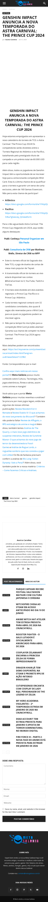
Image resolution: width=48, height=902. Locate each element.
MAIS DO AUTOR (32, 581)
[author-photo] (24, 537)
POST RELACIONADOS (13, 581)
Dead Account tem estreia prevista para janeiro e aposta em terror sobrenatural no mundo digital (29, 724)
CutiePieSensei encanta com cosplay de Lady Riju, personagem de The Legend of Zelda (30, 690)
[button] (4, 3)
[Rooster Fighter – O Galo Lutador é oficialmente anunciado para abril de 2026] (8, 637)
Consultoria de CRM (20, 249)
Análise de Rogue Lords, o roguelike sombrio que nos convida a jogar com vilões (23, 451)
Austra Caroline (11, 39)
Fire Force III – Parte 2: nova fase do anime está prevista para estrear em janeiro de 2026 (31, 741)
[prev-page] (4, 752)
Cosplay (6, 658)
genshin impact (35, 498)
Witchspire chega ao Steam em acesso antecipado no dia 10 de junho (30, 609)
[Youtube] (37, 889)
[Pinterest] (24, 889)
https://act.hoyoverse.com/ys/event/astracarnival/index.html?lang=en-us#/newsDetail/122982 (23, 353)
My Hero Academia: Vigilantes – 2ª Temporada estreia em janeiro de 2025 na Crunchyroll (29, 706)
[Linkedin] (29, 568)
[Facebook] (4, 511)
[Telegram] (21, 511)
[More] (27, 511)
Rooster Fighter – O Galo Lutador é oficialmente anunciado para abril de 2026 (29, 640)
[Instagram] (24, 568)
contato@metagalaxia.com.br (29, 873)
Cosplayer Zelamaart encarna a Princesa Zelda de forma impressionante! (29, 657)
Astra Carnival (14, 498)
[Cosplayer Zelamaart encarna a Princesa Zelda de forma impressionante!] (8, 655)
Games (5, 610)
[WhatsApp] (16, 511)
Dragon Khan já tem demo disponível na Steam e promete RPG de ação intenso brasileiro (30, 673)
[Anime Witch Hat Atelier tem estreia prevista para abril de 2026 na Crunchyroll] (8, 622)
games (24, 498)
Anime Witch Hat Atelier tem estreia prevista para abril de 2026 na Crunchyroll (30, 624)
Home (4, 9)
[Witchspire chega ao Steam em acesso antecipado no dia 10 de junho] (8, 607)
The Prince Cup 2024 (10, 501)
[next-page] (7, 752)
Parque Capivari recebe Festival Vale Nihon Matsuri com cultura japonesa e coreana (30, 593)
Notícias (12, 9)
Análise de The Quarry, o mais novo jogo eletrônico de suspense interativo (21, 432)
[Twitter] (10, 511)
